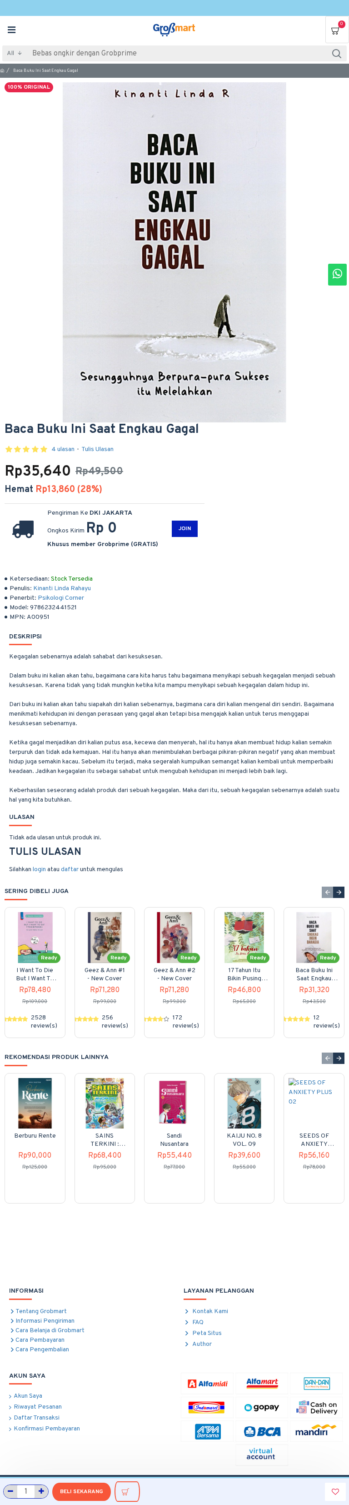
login (39, 869)
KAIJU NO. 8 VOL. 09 (244, 1140)
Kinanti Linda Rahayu (62, 588)
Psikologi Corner (61, 598)
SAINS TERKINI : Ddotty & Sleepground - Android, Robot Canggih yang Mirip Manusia (104, 1140)
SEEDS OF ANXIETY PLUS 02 (314, 1140)
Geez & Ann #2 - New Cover (174, 975)
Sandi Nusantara (174, 1140)
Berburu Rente (35, 1136)
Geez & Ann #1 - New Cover (105, 975)
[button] (327, 892)
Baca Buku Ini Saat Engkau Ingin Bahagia (314, 975)
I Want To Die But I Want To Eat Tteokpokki (34, 975)
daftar (70, 869)
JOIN (185, 528)
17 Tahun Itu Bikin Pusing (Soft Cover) (244, 975)
